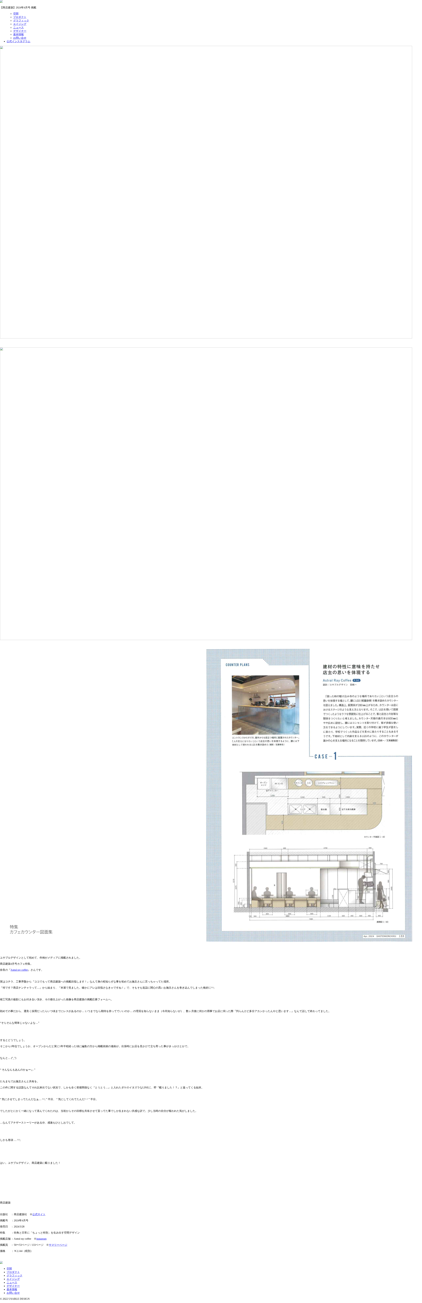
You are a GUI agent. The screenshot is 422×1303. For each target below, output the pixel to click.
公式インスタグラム (18, 41)
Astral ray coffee (19, 969)
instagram (41, 1238)
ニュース (18, 27)
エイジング (19, 24)
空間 (15, 13)
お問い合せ (19, 37)
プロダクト (19, 17)
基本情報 (18, 34)
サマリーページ (58, 1244)
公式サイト (38, 1214)
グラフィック (21, 20)
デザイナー (19, 31)
